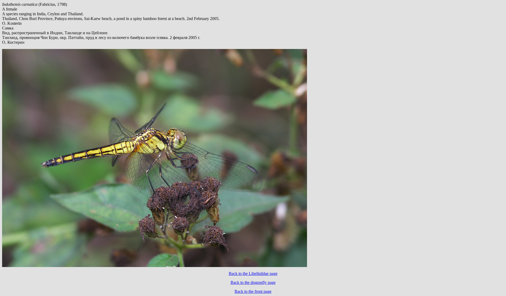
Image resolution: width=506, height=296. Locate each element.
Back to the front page (253, 291)
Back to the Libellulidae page (253, 273)
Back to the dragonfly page (253, 282)
